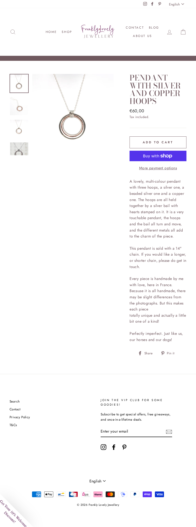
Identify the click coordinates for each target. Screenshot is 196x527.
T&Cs (13, 425)
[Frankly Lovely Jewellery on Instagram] (103, 447)
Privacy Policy (20, 417)
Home (51, 32)
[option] (73, 114)
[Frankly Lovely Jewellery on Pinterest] (124, 447)
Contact (135, 27)
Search (15, 401)
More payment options (158, 168)
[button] (16, 510)
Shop (67, 32)
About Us (142, 36)
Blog (154, 27)
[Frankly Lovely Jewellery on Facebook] (114, 447)
